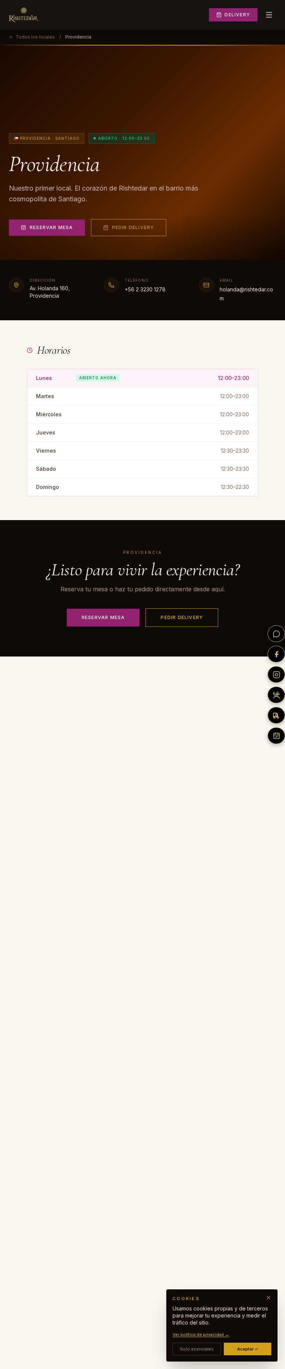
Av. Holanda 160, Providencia (50, 292)
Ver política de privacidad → (201, 1334)
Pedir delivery (133, 227)
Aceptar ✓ (247, 1349)
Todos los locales (35, 37)
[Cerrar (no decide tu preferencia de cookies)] (268, 1297)
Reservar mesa (51, 227)
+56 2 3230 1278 (145, 289)
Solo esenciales (197, 1349)
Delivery (237, 14)
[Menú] (269, 15)
